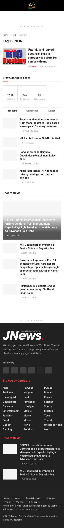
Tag (14, 35)
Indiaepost (8, 509)
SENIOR (23, 35)
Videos (19, 502)
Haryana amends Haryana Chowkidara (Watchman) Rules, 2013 (38, 155)
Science (49, 401)
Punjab (48, 387)
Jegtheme (17, 520)
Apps (6, 387)
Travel (48, 420)
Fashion (7, 415)
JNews (13, 516)
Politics (28, 429)
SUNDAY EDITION (28, 509)
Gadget (7, 424)
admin (33, 66)
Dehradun (10, 51)
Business (8, 392)
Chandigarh (10, 397)
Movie (27, 415)
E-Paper (6, 502)
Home (6, 35)
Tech (47, 415)
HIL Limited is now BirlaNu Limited (40, 138)
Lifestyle (28, 406)
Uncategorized (53, 424)
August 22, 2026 (14, 236)
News (26, 424)
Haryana (28, 387)
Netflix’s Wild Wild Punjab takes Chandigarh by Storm (30, 505)
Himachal (29, 401)
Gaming (7, 429)
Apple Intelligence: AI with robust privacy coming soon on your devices (39, 174)
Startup (48, 411)
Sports (48, 406)
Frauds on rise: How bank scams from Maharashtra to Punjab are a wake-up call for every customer (39, 123)
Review (48, 397)
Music (27, 420)
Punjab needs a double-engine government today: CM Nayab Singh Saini (37, 289)
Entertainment (11, 411)
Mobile (27, 411)
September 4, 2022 (47, 66)
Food (6, 420)
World (47, 429)
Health (27, 397)
